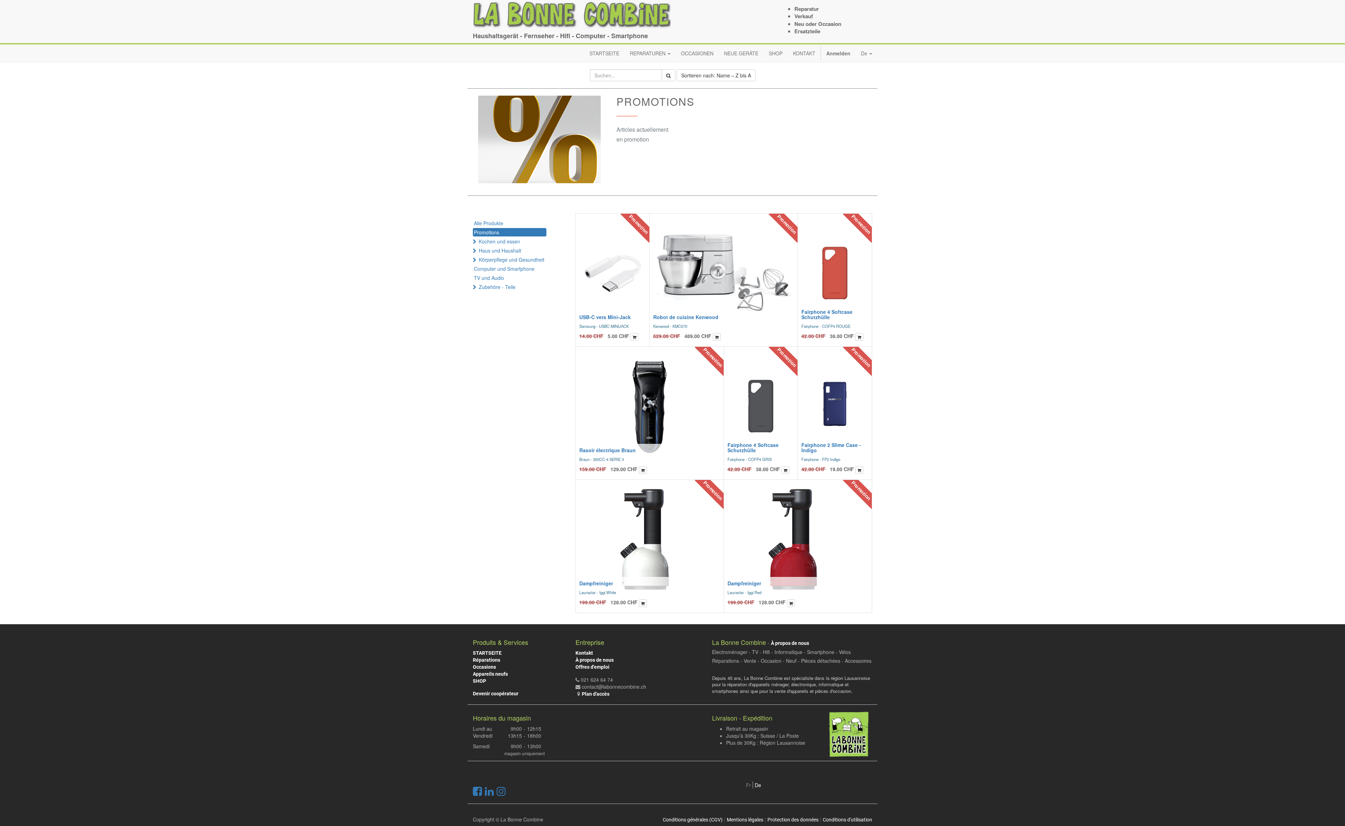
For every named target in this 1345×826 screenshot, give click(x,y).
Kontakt (584, 653)
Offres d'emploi (592, 667)
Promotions (486, 232)
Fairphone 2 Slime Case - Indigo (831, 447)
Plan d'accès (595, 694)
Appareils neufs (490, 674)
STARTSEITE (487, 653)
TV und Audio (489, 277)
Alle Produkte (488, 223)
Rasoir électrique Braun (607, 450)
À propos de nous (594, 660)
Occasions (484, 667)
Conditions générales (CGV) (693, 819)
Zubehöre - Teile (497, 286)
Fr (748, 785)
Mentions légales (745, 819)
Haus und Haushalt (500, 250)
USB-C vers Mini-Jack (605, 317)
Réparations (486, 660)
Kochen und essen (499, 241)
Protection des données (793, 819)
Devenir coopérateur (495, 693)
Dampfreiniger (596, 583)
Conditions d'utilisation (847, 819)
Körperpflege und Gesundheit (511, 259)
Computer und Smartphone (504, 268)
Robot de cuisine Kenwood (685, 317)
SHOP (479, 681)
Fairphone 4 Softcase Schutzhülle (827, 314)
